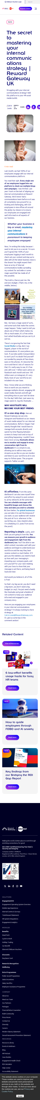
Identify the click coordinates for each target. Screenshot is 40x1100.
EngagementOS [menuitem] (8, 901)
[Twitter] (5, 886)
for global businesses (26, 510)
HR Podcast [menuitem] (6, 1053)
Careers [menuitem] (5, 1028)
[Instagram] (17, 886)
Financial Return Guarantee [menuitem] (11, 1010)
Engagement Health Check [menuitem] (11, 1061)
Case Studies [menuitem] (6, 1057)
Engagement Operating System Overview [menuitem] (16, 904)
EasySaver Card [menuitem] (7, 958)
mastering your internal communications (19, 230)
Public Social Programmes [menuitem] (11, 976)
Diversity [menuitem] (5, 1024)
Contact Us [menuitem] (6, 1021)
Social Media (9, 346)
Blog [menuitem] (3, 1050)
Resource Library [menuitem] (8, 1043)
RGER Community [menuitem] (8, 1014)
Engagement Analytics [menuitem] (9, 922)
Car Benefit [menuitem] (6, 946)
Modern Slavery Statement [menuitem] (11, 1032)
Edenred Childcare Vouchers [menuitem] (12, 949)
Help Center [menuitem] (6, 1068)
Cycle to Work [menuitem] (7, 939)
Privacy (27, 1089)
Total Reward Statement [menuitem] (10, 915)
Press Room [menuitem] (6, 1017)
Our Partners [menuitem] (6, 1003)
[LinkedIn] (9, 886)
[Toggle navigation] (35, 9)
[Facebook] (13, 886)
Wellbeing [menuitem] (6, 967)
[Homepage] (7, 8)
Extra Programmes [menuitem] (9, 972)
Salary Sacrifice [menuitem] (7, 983)
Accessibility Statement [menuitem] (10, 1071)
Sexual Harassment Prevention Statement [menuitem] (16, 1035)
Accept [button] (20, 1096)
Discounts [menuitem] (6, 955)
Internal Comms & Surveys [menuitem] (11, 912)
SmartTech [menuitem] (6, 935)
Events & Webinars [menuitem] (8, 1046)
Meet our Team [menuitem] (7, 999)
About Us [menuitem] (5, 996)
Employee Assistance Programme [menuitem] (13, 987)
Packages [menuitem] (5, 1007)
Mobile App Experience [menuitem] (10, 908)
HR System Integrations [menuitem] (10, 919)
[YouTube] (21, 886)
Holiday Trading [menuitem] (7, 942)
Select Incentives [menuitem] (8, 980)
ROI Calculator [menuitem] (7, 1064)
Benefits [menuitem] (5, 931)
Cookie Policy (7, 1091)
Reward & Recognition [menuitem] (10, 964)
